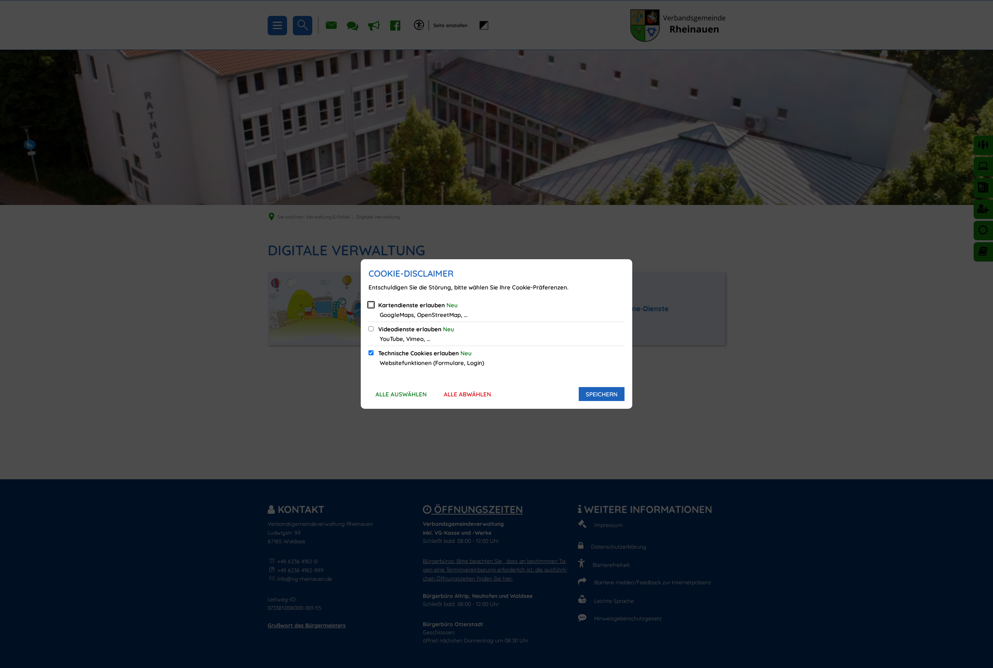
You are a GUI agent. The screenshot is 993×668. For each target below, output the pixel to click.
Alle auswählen (401, 394)
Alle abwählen (467, 394)
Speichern (602, 394)
